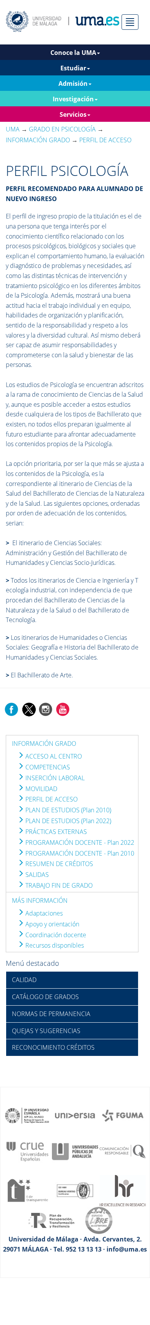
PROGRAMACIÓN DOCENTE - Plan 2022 (79, 842)
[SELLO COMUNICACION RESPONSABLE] (123, 1151)
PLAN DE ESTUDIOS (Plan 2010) (67, 810)
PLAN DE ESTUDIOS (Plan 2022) (67, 821)
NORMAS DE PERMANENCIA (51, 1014)
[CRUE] (27, 1151)
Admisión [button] (73, 83)
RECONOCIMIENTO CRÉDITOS (53, 1047)
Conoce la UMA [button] (73, 52)
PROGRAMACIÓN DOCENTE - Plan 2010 (79, 853)
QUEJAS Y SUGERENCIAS (46, 1031)
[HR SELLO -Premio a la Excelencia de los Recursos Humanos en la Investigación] (123, 1189)
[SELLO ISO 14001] (75, 1189)
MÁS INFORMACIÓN (40, 900)
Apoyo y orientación (51, 924)
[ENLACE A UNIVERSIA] (75, 1115)
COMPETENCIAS (47, 767)
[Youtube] (62, 708)
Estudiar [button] (73, 68)
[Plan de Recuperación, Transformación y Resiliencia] (51, 1220)
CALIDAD (24, 979)
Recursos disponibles (54, 945)
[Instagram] (45, 708)
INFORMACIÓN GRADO (44, 743)
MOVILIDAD (40, 788)
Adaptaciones (43, 913)
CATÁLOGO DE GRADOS (45, 996)
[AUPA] (75, 1151)
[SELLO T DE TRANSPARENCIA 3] (27, 1189)
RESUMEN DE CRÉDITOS (58, 863)
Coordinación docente (55, 935)
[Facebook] (11, 708)
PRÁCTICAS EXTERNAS (55, 831)
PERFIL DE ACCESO (51, 799)
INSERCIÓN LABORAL (54, 778)
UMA (13, 129)
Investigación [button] (73, 99)
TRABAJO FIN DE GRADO (58, 885)
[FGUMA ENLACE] (123, 1115)
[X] (29, 708)
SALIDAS (36, 874)
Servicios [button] (73, 114)
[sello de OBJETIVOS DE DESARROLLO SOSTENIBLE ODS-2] (27, 1115)
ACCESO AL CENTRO (53, 756)
